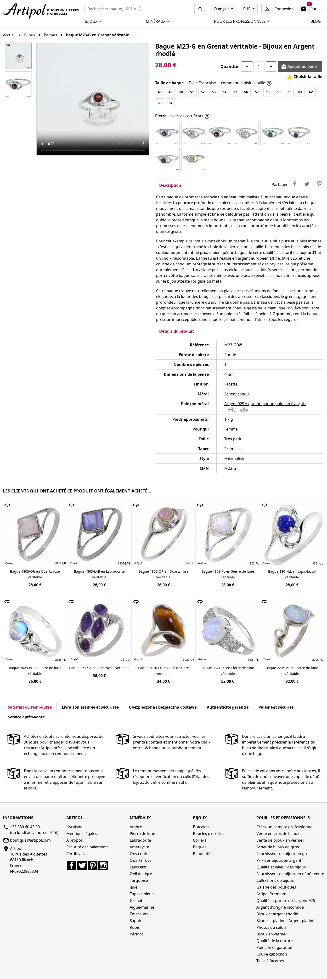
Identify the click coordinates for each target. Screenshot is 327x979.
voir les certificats (190, 116)
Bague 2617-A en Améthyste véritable (99, 668)
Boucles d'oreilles (208, 833)
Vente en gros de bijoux (277, 833)
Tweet (307, 184)
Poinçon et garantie (274, 947)
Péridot (136, 934)
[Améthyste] (167, 133)
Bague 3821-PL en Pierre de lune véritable (228, 671)
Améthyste (139, 847)
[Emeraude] (272, 133)
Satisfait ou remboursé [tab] (30, 707)
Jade (133, 887)
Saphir (135, 920)
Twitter (82, 865)
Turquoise (139, 880)
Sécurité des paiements (87, 847)
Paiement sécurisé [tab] (276, 707)
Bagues (199, 847)
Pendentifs (203, 853)
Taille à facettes (270, 960)
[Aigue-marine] (246, 133)
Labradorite (140, 840)
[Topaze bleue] (193, 133)
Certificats (75, 853)
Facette (230, 384)
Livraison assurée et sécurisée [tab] (90, 707)
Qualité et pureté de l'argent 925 (285, 900)
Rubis (135, 927)
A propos (74, 840)
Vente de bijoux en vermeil (280, 840)
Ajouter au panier (300, 67)
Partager (294, 184)
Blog (315, 21)
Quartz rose (141, 860)
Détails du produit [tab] (176, 331)
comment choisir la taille (246, 83)
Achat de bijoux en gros (277, 847)
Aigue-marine (142, 907)
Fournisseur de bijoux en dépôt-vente (290, 873)
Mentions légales (81, 833)
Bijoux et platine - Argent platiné (285, 920)
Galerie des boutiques (276, 887)
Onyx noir (138, 853)
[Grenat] (220, 133)
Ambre (136, 826)
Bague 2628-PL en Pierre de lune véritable (35, 671)
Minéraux (155, 21)
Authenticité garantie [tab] (227, 707)
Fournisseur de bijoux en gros (283, 853)
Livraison (74, 826)
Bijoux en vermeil (271, 934)
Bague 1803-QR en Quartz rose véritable (35, 574)
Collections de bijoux (275, 880)
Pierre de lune (142, 833)
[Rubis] (167, 159)
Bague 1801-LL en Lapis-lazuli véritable (292, 574)
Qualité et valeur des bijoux (281, 867)
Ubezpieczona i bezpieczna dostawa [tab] (163, 707)
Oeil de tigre (141, 873)
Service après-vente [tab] (26, 717)
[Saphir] (299, 133)
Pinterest (319, 184)
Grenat (136, 900)
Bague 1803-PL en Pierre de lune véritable (228, 574)
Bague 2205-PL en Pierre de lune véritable (292, 671)
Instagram (103, 865)
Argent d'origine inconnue (280, 907)
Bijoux (91, 21)
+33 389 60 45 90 (25, 826)
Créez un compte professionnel (284, 826)
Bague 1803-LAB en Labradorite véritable (99, 574)
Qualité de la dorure (274, 940)
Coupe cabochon (271, 954)
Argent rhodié (237, 394)
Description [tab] (170, 185)
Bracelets (201, 826)
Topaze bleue (142, 893)
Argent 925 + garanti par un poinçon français (265, 403)
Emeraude (139, 914)
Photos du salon (271, 927)
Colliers (199, 840)
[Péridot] (193, 159)
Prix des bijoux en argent (278, 860)
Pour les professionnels (239, 21)
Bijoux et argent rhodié (277, 914)
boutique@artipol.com (30, 840)
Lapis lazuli (139, 867)
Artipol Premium (271, 893)
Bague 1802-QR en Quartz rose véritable (163, 574)
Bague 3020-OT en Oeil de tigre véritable (163, 671)
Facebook (71, 865)
